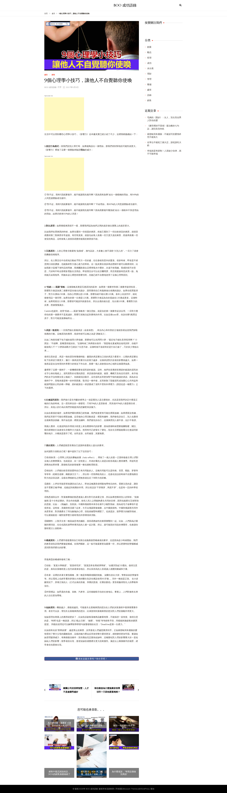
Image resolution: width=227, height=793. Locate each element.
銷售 (53, 75)
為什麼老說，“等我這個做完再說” (124, 772)
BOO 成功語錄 (125, 5)
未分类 (150, 68)
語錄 (149, 95)
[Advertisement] (64, 113)
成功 (149, 63)
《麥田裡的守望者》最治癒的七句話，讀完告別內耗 (163, 127)
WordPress (145, 789)
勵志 (149, 52)
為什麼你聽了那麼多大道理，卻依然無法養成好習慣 (59, 725)
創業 (149, 47)
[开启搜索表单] (180, 5)
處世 (46, 75)
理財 (149, 73)
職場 (149, 84)
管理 (149, 79)
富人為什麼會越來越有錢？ (91, 726)
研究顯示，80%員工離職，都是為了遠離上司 (92, 772)
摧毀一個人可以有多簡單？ (124, 726)
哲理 (149, 57)
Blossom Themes (130, 789)
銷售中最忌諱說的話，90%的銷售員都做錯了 (59, 772)
